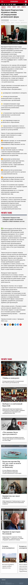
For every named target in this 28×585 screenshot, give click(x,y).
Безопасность (24, 22)
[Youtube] (21, 325)
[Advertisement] (14, 342)
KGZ (4, 4)
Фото (18, 7)
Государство (21, 20)
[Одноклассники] (10, 325)
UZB (11, 4)
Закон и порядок (13, 20)
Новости (3, 7)
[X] (5, 325)
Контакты (3, 579)
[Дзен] (13, 325)
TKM (9, 4)
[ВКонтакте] (8, 325)
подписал (10, 48)
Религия (8, 22)
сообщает (10, 59)
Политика (17, 22)
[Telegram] (15, 325)
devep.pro (21, 583)
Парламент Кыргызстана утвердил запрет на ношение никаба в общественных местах (13, 219)
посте (10, 228)
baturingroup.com (8, 583)
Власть (12, 22)
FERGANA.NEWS (14, 1)
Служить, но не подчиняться (8, 547)
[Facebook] (18, 325)
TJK (6, 4)
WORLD (14, 4)
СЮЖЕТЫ (24, 7)
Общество (3, 22)
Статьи (9, 7)
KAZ (2, 4)
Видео (14, 7)
